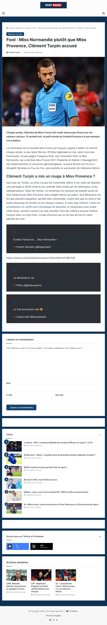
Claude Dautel (14, 52)
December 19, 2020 (63, 247)
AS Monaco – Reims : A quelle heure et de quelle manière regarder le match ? (60, 455)
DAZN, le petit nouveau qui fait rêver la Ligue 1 (45, 467)
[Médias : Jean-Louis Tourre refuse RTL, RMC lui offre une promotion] (14, 496)
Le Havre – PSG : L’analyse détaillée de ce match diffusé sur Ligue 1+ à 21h (58, 442)
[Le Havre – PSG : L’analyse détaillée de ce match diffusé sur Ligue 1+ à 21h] (14, 446)
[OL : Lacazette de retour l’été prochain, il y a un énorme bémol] (66, 575)
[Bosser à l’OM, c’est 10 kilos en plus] (14, 483)
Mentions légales (53, 615)
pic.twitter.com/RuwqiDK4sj (73, 239)
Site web (59, 395)
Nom (8, 383)
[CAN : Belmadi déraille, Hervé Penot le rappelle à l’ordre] (16, 575)
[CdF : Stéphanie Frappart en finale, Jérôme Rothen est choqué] (41, 575)
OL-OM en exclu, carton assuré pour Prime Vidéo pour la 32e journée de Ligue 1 (61, 504)
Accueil (11, 28)
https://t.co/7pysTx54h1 (56, 309)
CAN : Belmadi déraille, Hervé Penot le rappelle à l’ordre (16, 586)
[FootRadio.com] (53, 5)
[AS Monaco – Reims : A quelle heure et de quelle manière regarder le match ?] (14, 459)
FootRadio (73, 611)
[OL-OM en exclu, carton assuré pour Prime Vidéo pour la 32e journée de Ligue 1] (14, 508)
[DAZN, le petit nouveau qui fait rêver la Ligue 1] (14, 471)
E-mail (9, 395)
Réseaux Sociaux (23, 28)
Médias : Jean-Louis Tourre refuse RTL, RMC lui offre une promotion (56, 492)
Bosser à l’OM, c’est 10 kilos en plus (40, 479)
